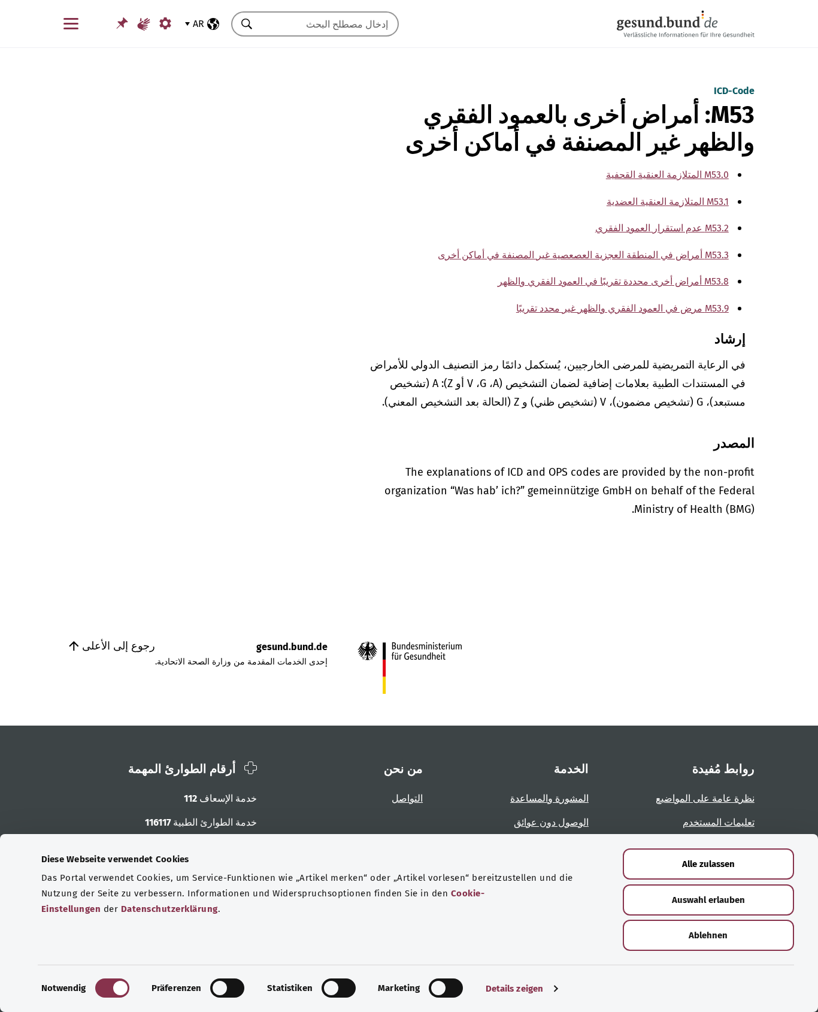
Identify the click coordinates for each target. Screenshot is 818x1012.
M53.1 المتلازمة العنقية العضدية (668, 201)
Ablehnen (708, 935)
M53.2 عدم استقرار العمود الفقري (662, 228)
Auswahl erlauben (708, 900)
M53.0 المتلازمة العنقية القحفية (667, 174)
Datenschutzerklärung (169, 909)
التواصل (407, 798)
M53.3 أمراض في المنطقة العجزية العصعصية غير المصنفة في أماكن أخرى (583, 255)
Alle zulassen (708, 864)
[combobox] (330, 24)
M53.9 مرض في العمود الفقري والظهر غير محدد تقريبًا (622, 308)
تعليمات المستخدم (719, 822)
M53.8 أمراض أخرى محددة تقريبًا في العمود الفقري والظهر (613, 281)
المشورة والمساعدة (549, 798)
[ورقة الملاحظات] (122, 23)
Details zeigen (514, 988)
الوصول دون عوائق (551, 822)
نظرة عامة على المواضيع (705, 798)
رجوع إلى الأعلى (117, 645)
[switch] (227, 988)
